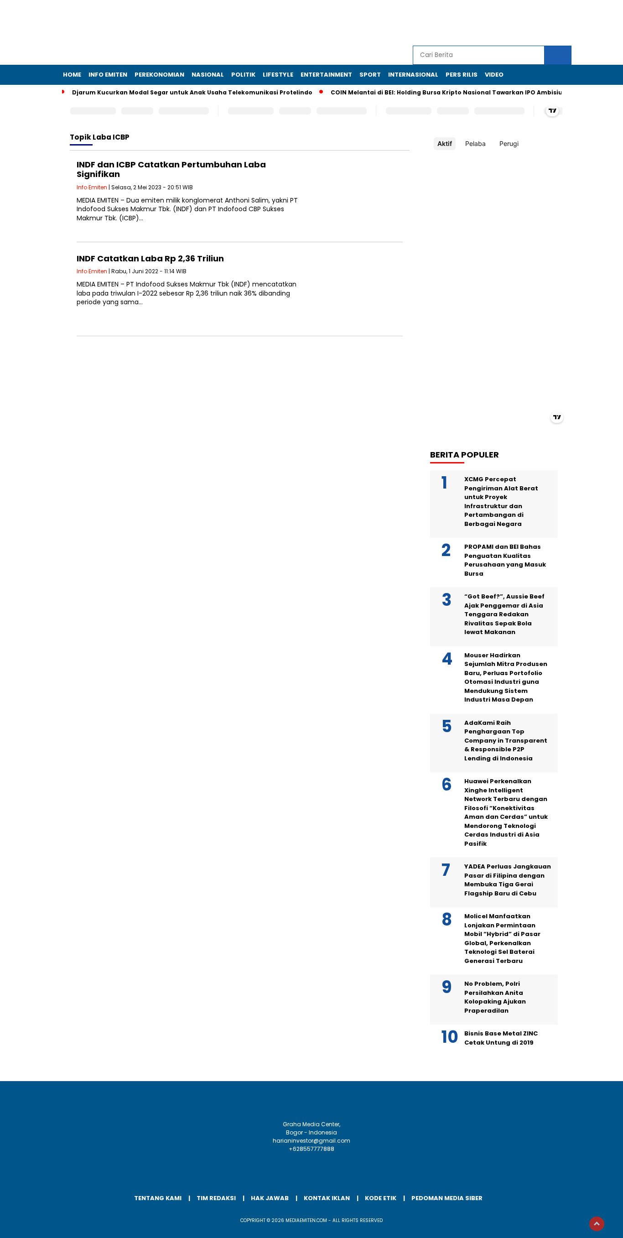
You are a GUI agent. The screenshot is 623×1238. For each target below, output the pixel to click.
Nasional (208, 74)
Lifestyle (278, 74)
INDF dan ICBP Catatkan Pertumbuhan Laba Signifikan (171, 169)
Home (72, 74)
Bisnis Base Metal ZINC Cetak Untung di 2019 (501, 1038)
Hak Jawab (270, 1198)
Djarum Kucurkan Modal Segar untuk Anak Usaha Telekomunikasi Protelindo (192, 92)
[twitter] (501, 23)
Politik (243, 74)
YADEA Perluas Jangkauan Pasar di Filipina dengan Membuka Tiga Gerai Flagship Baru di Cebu (507, 880)
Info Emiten (107, 74)
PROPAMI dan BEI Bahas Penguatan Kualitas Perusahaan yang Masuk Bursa (505, 560)
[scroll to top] (597, 1223)
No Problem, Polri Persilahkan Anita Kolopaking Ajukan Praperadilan (495, 997)
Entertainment (326, 74)
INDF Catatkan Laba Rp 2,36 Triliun (150, 258)
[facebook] (480, 23)
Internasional (413, 74)
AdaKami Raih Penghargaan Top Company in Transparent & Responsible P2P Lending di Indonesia (505, 740)
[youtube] (543, 23)
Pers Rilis (462, 74)
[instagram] (522, 23)
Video (494, 74)
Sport (370, 74)
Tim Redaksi (216, 1198)
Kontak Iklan (327, 1198)
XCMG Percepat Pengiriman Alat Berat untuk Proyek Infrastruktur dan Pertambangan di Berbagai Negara (501, 501)
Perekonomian (159, 74)
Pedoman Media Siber (447, 1198)
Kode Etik (380, 1198)
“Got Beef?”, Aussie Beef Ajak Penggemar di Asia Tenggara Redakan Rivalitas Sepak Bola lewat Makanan (504, 614)
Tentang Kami (158, 1198)
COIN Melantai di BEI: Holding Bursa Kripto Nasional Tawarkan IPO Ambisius (448, 92)
